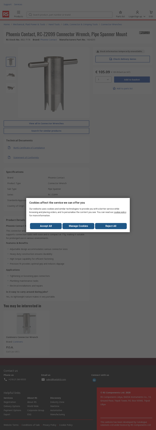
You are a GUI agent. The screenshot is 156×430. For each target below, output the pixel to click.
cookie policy (120, 212)
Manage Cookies (78, 226)
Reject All (110, 226)
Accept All (46, 226)
